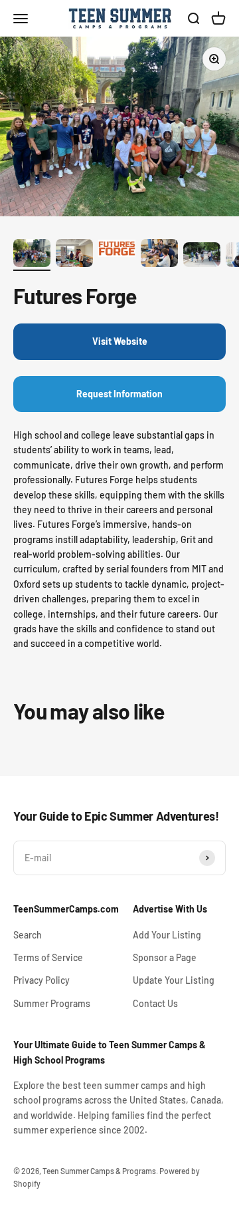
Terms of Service (48, 957)
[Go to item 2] (74, 255)
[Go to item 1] (31, 255)
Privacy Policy (41, 980)
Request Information (119, 393)
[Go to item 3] (116, 250)
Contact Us (155, 1003)
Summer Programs (51, 1003)
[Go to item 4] (159, 255)
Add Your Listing (167, 934)
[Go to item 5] (201, 256)
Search (27, 934)
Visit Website (119, 341)
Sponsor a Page (165, 957)
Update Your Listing (173, 980)
